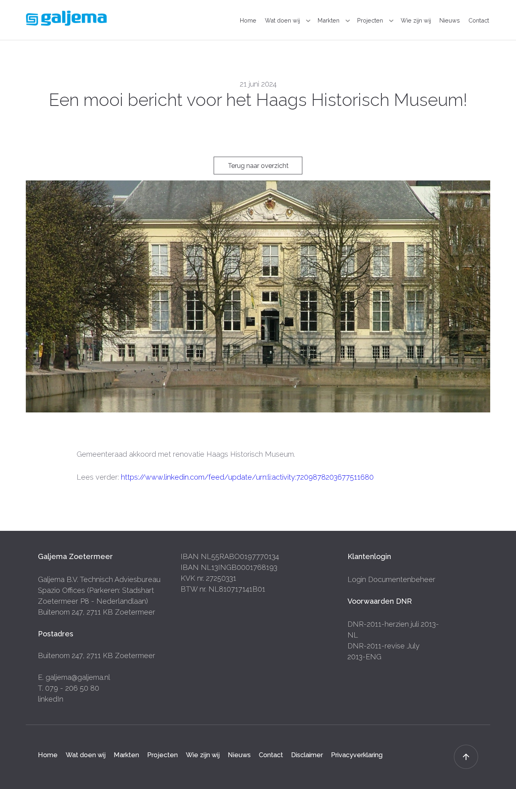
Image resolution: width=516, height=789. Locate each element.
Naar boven (466, 757)
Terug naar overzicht (258, 166)
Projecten (370, 20)
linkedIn (50, 699)
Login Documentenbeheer (391, 579)
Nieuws (449, 20)
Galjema (66, 18)
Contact (478, 20)
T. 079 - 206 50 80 (68, 688)
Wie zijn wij (416, 20)
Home (248, 20)
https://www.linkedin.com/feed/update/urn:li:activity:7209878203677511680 (247, 477)
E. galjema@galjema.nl (74, 677)
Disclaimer (307, 755)
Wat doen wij (282, 20)
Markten (328, 20)
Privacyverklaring (357, 755)
